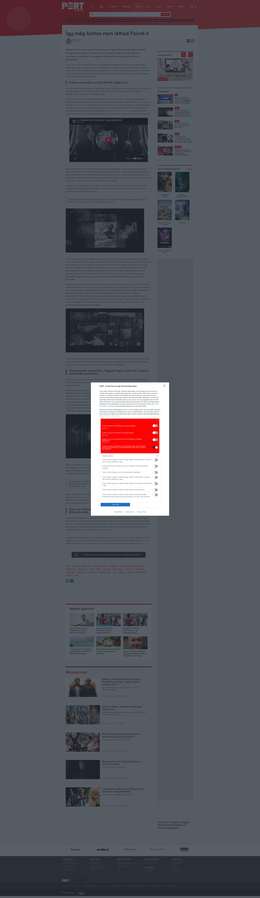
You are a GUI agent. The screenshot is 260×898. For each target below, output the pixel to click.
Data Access (130, 512)
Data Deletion (118, 512)
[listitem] (130, 421)
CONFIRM (115, 504)
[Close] (165, 386)
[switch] (155, 425)
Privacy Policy (141, 512)
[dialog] (130, 449)
